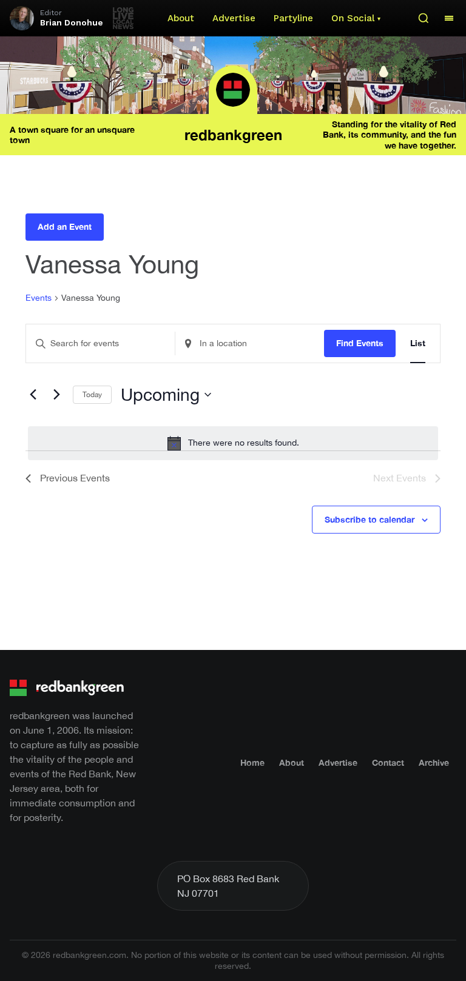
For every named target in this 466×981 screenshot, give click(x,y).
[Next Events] (56, 394)
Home (252, 762)
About (180, 18)
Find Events (359, 343)
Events (38, 298)
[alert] (233, 443)
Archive (434, 762)
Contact (388, 762)
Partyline (293, 18)
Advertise (233, 18)
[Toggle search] (423, 18)
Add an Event (65, 226)
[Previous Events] (32, 394)
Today (92, 394)
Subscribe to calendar (369, 519)
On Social (352, 18)
